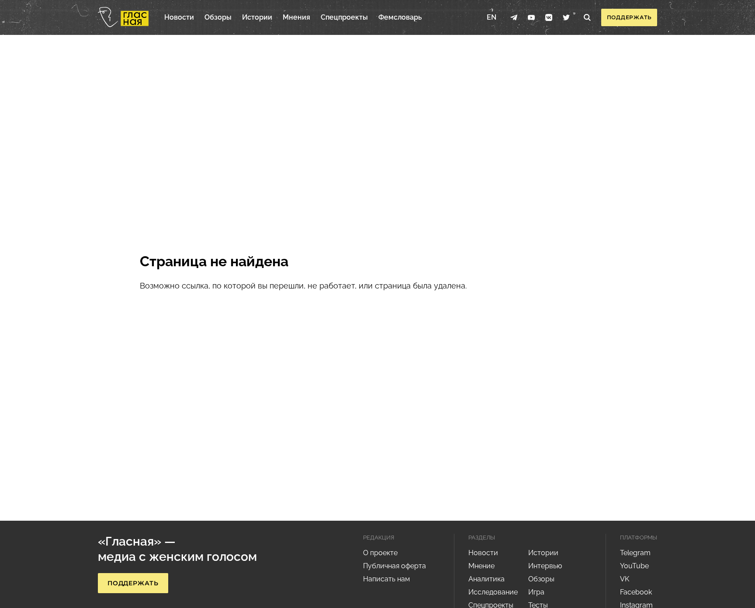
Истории (257, 17)
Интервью (545, 566)
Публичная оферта (394, 566)
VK (624, 579)
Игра (536, 592)
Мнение (481, 566)
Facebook (636, 592)
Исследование (493, 592)
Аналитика (486, 579)
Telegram (635, 553)
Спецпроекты (344, 17)
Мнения (296, 17)
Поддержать (629, 17)
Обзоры (218, 17)
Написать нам (386, 579)
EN (491, 17)
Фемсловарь (400, 17)
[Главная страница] (123, 17)
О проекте (380, 553)
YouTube (634, 566)
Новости (179, 17)
